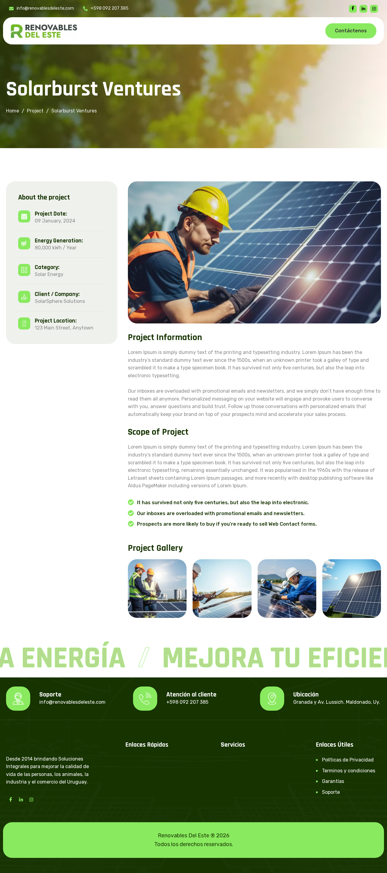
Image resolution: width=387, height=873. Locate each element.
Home (12, 111)
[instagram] (374, 9)
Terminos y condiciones (348, 771)
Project (35, 111)
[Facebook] (353, 9)
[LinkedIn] (20, 799)
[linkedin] (363, 9)
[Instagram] (31, 799)
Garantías (333, 781)
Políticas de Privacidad (348, 760)
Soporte (331, 792)
